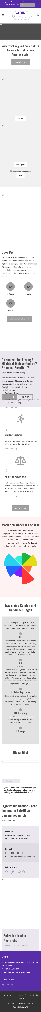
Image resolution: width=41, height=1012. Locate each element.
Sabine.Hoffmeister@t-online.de (21, 856)
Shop (20, 175)
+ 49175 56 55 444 (11, 969)
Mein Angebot (20, 164)
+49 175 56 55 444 (15, 853)
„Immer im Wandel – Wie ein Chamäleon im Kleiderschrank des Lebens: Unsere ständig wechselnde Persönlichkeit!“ (20, 789)
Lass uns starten (27, 5)
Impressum (12, 1003)
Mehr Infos (9, 407)
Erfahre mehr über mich (19, 319)
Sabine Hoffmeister (24, 995)
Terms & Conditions (26, 1003)
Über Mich (20, 118)
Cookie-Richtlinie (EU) (20, 1007)
